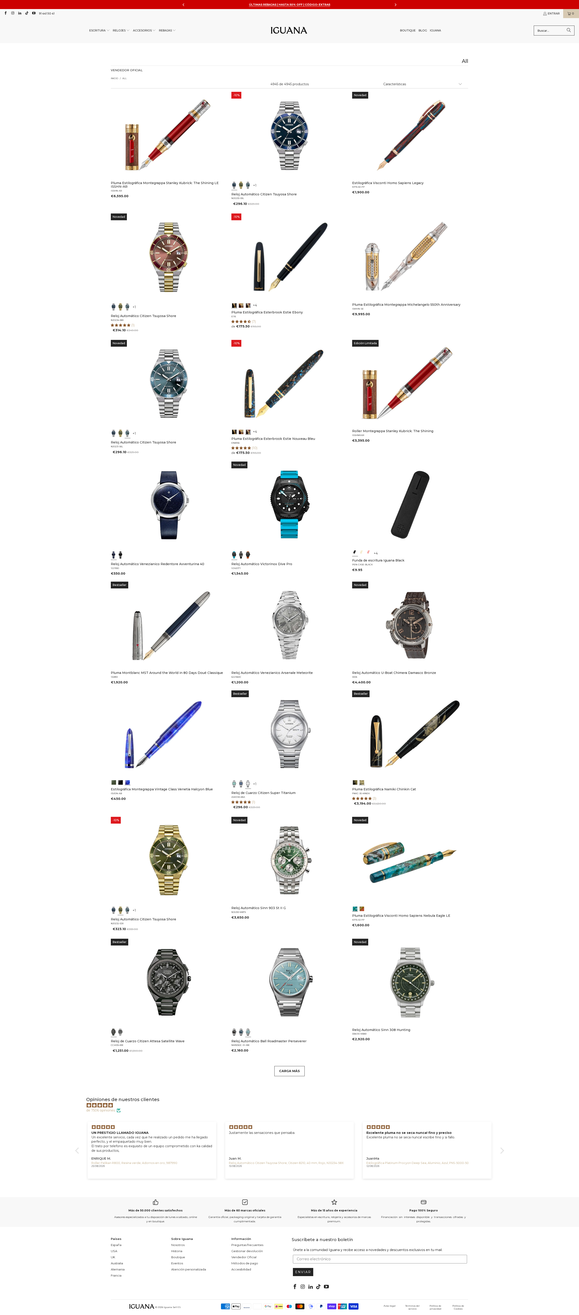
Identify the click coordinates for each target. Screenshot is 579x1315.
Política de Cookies (458, 1307)
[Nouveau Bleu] (248, 305)
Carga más (289, 1071)
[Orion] (362, 908)
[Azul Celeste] (248, 1032)
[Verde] (241, 185)
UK (113, 1257)
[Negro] (120, 554)
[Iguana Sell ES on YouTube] (34, 13)
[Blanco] (248, 783)
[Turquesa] (234, 783)
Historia (176, 1251)
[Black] (355, 553)
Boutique (178, 1257)
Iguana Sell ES (172, 1307)
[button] (99, 30)
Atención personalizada (188, 1269)
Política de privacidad (435, 1307)
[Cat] (362, 782)
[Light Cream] (362, 553)
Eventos (177, 1263)
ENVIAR (303, 1272)
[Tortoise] (241, 305)
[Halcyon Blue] (127, 782)
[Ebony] (234, 305)
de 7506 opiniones (100, 1110)
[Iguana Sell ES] (289, 30)
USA (114, 1251)
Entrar (554, 13)
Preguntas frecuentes (247, 1245)
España (116, 1245)
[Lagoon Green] (113, 782)
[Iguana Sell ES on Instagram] (12, 13)
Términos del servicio (412, 1307)
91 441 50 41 (47, 13)
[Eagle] (355, 908)
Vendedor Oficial (243, 1257)
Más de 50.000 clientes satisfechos (155, 1210)
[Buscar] (568, 31)
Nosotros (178, 1245)
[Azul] (234, 185)
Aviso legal (390, 1305)
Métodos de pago (244, 1263)
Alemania (118, 1269)
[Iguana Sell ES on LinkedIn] (19, 13)
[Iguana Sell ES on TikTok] (26, 13)
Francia (116, 1275)
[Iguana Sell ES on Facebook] (5, 13)
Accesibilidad (241, 1269)
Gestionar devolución (247, 1251)
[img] (292, 1105)
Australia (117, 1263)
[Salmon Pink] (368, 553)
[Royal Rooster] (355, 782)
